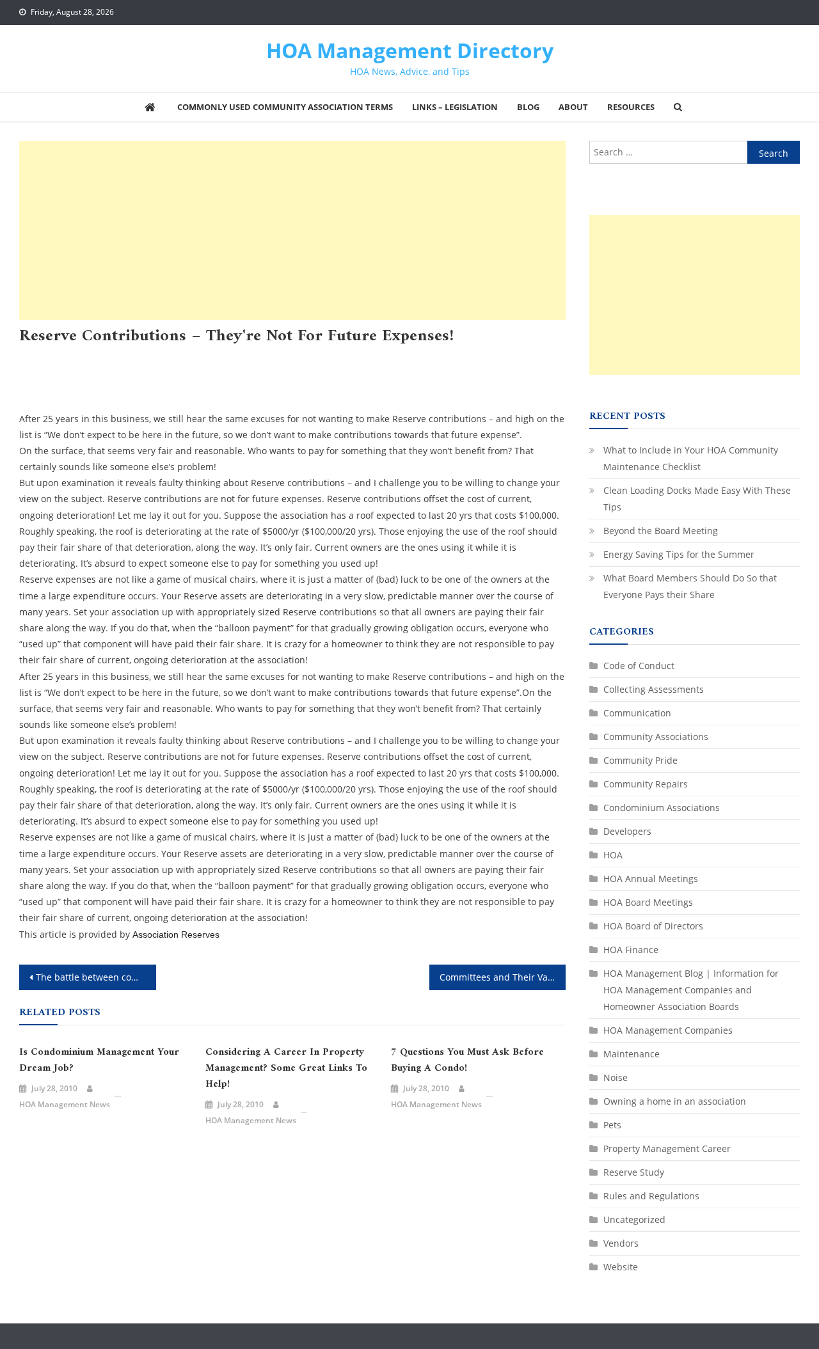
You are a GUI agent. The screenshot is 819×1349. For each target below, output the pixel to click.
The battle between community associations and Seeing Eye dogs (96, 977)
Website (620, 1267)
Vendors (621, 1243)
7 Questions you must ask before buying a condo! (467, 1061)
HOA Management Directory (409, 50)
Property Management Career (427, 375)
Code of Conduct (638, 665)
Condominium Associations (661, 807)
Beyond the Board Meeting (660, 531)
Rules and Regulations (63, 391)
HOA (303, 359)
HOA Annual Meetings (366, 359)
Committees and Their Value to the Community (503, 977)
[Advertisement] (292, 230)
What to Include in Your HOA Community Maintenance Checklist (690, 458)
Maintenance (631, 1054)
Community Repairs (645, 784)
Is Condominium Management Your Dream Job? (99, 1061)
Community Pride (640, 760)
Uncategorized (142, 391)
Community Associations (235, 359)
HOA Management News (64, 1104)
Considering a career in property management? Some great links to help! (286, 1069)
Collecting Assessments (64, 359)
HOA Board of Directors (66, 375)
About (573, 107)
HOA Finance (630, 949)
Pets (612, 1125)
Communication (148, 359)
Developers (627, 831)
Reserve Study (633, 1172)
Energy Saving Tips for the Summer (678, 554)
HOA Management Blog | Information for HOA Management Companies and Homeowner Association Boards (691, 990)
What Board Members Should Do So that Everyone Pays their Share (690, 586)
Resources (631, 107)
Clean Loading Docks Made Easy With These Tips (697, 498)
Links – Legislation (455, 107)
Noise (615, 1077)
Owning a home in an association (301, 375)
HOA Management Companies (175, 375)
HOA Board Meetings (456, 359)
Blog (528, 107)
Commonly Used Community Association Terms (285, 107)
